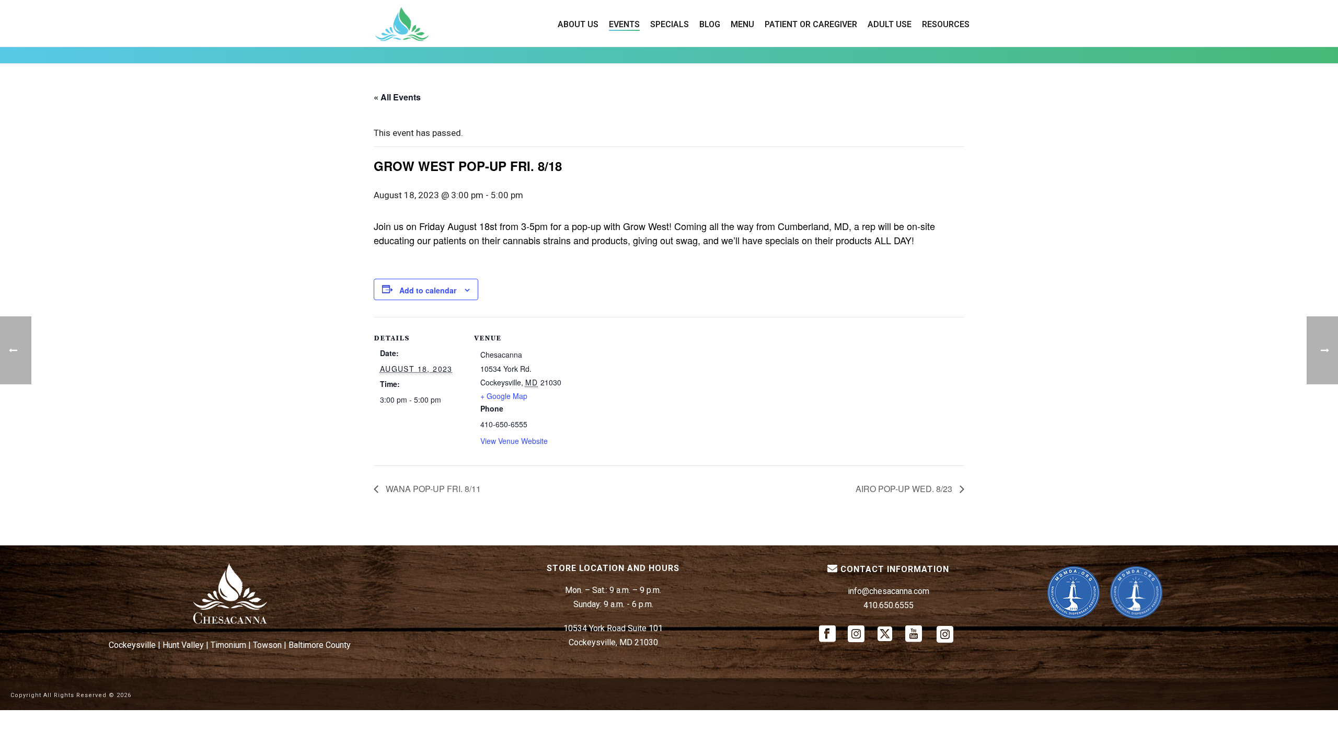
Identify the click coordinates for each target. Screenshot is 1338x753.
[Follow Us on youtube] (913, 634)
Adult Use (890, 24)
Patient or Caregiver (811, 24)
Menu (742, 24)
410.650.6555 (888, 605)
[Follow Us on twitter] (884, 634)
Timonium (228, 645)
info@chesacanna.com (888, 591)
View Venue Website (514, 441)
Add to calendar (427, 290)
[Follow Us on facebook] (827, 634)
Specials (669, 24)
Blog (709, 24)
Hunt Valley (183, 645)
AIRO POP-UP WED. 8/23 (905, 489)
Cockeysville (132, 645)
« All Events (397, 97)
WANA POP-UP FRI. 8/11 (432, 489)
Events (624, 24)
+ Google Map (503, 396)
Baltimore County (320, 645)
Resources (946, 24)
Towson (267, 645)
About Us (578, 24)
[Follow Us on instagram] (856, 634)
